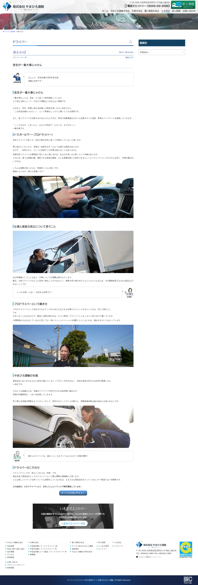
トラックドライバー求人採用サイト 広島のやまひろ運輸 (91, 580)
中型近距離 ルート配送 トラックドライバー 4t (48, 552)
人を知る (165, 10)
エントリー (102, 549)
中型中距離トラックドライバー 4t (43, 549)
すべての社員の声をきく (73, 493)
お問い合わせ (189, 10)
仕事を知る (137, 10)
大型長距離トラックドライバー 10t (44, 546)
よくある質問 (103, 546)
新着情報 (10, 568)
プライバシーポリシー (16, 565)
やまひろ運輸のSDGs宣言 (82, 552)
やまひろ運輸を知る (120, 10)
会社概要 (10, 552)
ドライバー (20, 42)
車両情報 (10, 557)
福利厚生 (75, 549)
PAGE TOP (195, 579)
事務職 (32, 555)
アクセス (10, 555)
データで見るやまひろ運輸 (82, 546)
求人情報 (176, 10)
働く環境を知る (152, 10)
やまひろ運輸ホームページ (149, 557)
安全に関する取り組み (16, 549)
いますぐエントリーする (73, 523)
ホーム (105, 10)
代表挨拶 (10, 546)
